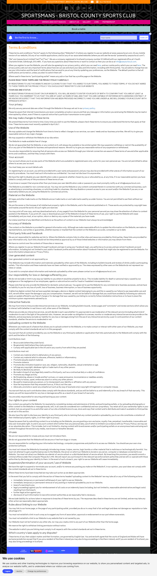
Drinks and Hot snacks (54, 22)
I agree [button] (7, 571)
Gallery (87, 22)
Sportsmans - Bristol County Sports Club (78, 16)
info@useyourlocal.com (126, 61)
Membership (108, 22)
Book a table (78, 29)
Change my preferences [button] (37, 571)
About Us (74, 22)
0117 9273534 (105, 2)
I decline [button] (19, 571)
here (99, 65)
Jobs (96, 22)
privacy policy (89, 108)
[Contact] (92, 2)
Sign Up (144, 37)
